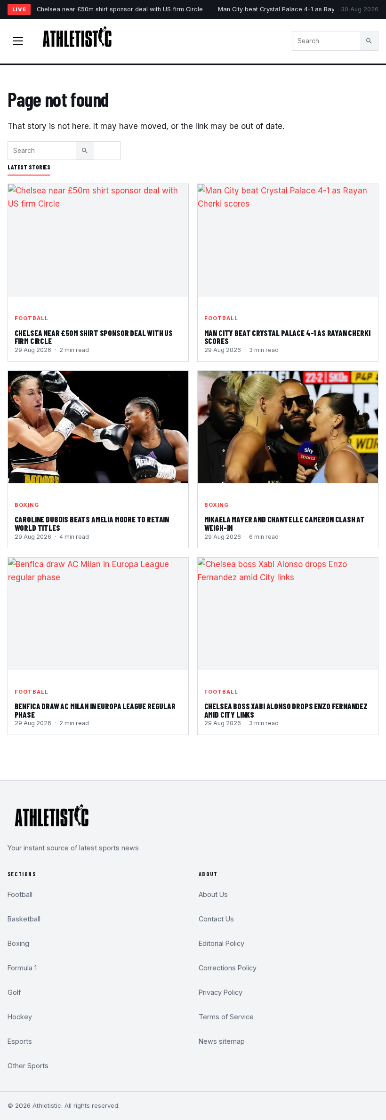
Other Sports (28, 1066)
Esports (20, 1041)
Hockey (20, 1017)
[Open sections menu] (18, 41)
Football (32, 318)
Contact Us (216, 919)
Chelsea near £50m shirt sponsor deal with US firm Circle (120, 9)
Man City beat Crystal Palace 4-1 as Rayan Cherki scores (301, 9)
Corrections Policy (228, 968)
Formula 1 (22, 968)
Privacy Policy (220, 992)
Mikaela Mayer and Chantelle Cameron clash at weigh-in (284, 523)
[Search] (369, 41)
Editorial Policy (221, 943)
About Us (213, 894)
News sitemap (222, 1041)
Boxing (27, 505)
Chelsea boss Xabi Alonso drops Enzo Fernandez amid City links (286, 710)
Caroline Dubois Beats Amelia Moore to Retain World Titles (92, 523)
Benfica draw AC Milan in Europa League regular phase (95, 710)
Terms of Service (226, 1017)
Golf (14, 992)
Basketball (24, 919)
